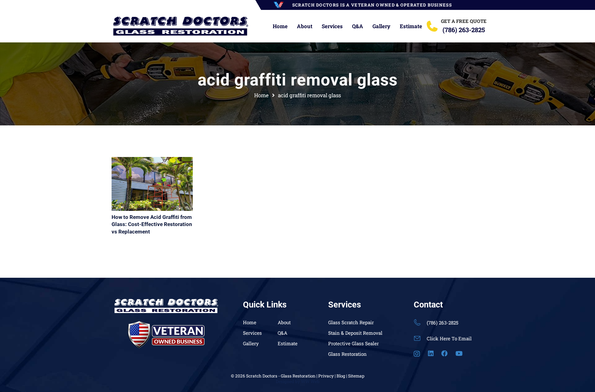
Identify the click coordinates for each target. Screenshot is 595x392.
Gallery (251, 343)
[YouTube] (459, 354)
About (284, 322)
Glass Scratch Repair (351, 322)
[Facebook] (444, 354)
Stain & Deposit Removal (355, 333)
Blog (341, 376)
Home (249, 322)
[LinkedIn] (431, 354)
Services (252, 333)
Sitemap (356, 376)
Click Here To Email (449, 338)
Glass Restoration (347, 354)
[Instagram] (417, 354)
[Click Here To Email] (420, 338)
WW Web (310, 381)
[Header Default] (180, 26)
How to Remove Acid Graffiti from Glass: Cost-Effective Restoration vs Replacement (152, 224)
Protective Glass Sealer (353, 343)
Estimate (288, 343)
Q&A (282, 333)
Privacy (326, 376)
